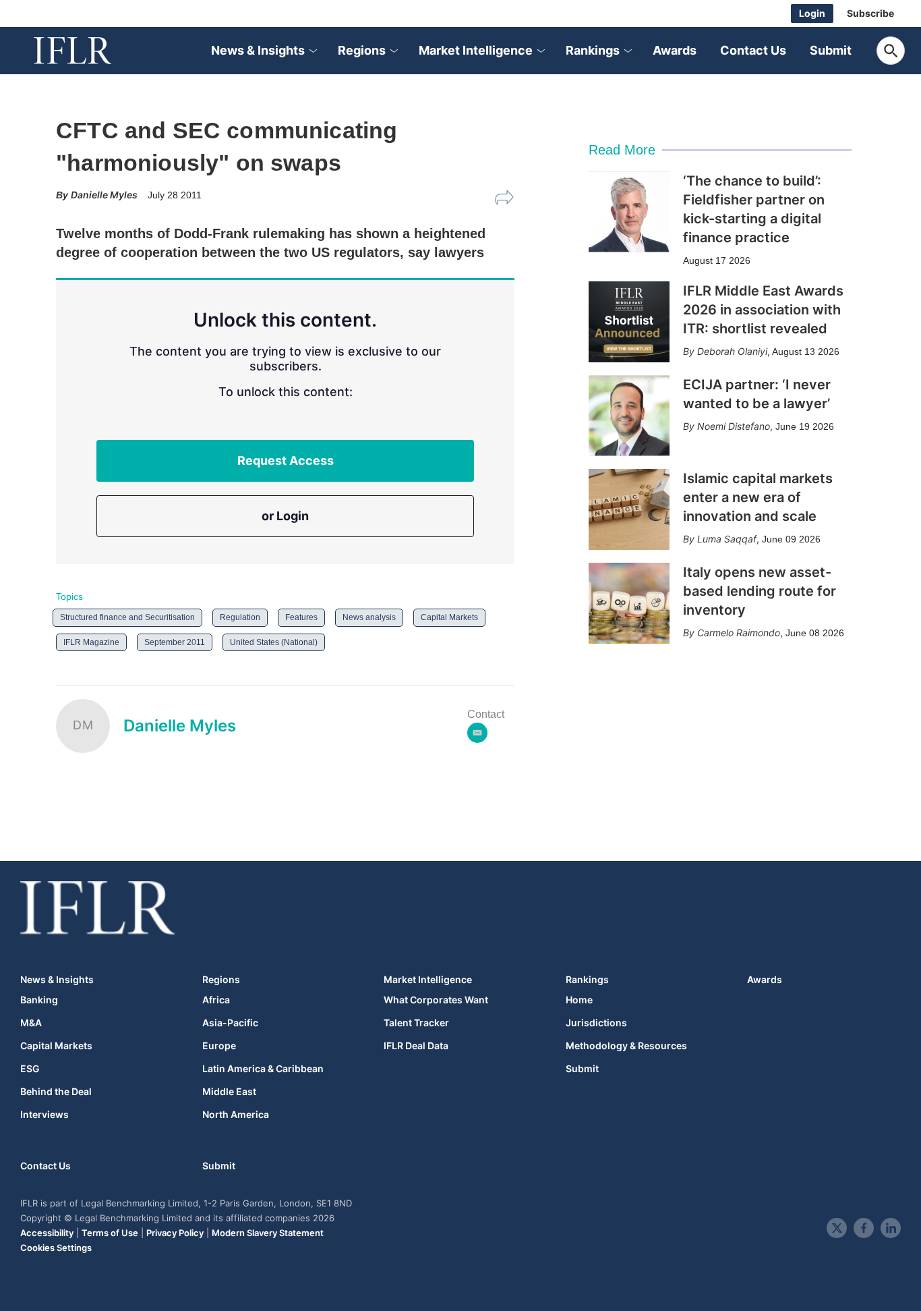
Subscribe (870, 13)
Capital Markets (449, 617)
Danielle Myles (179, 725)
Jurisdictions (596, 1023)
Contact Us (753, 50)
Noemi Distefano (733, 426)
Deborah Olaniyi (732, 351)
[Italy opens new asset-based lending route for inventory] (629, 603)
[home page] (88, 50)
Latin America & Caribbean (263, 1068)
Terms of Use (110, 1232)
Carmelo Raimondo (738, 632)
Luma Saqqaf (726, 539)
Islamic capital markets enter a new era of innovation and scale (758, 497)
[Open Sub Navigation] (312, 51)
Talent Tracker (416, 1023)
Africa (216, 1000)
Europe (219, 1046)
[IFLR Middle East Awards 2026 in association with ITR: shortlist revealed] (629, 321)
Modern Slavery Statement (268, 1232)
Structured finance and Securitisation (127, 617)
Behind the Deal (56, 1091)
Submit (831, 50)
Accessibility (46, 1232)
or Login (285, 516)
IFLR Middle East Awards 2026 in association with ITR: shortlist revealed (763, 310)
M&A (31, 1023)
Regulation (240, 617)
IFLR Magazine (91, 642)
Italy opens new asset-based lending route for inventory (759, 591)
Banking (39, 1000)
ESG (30, 1068)
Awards (674, 50)
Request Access (285, 460)
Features (301, 617)
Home (579, 1000)
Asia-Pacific (230, 1023)
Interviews (44, 1114)
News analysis (369, 617)
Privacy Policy (175, 1232)
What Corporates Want (436, 1000)
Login (812, 13)
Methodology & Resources (626, 1046)
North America (235, 1114)
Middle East (229, 1091)
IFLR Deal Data (416, 1046)
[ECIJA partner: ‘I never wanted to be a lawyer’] (629, 415)
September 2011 (174, 642)
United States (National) (274, 642)
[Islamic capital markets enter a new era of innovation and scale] (629, 509)
